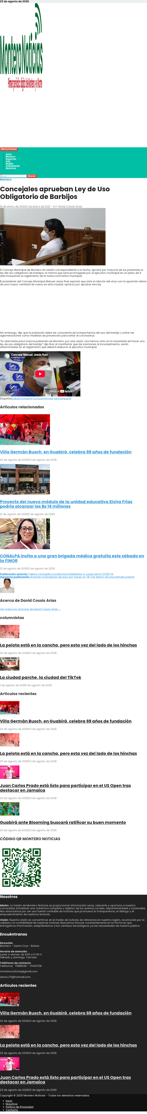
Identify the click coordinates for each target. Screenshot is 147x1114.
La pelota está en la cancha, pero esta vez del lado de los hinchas (68, 645)
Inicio (9, 154)
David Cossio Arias (70, 206)
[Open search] (1, 173)
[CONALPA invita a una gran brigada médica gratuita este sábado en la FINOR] (25, 548)
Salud (15, 398)
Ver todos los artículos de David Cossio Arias (30, 609)
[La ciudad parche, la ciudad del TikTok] (9, 669)
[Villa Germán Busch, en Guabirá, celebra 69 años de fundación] (25, 444)
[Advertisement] (73, 127)
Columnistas (13, 165)
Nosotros (11, 168)
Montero (10, 156)
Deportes (11, 158)
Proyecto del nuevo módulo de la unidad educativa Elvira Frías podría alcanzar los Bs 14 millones (66, 504)
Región (9, 163)
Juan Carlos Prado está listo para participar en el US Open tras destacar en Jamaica (65, 788)
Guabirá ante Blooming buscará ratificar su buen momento (63, 822)
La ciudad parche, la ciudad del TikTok (40, 677)
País (8, 161)
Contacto (12, 1110)
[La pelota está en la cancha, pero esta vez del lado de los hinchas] (9, 637)
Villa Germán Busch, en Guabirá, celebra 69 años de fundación (65, 452)
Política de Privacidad (19, 1107)
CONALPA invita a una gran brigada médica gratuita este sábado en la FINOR (72, 558)
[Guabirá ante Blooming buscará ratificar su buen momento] (9, 814)
